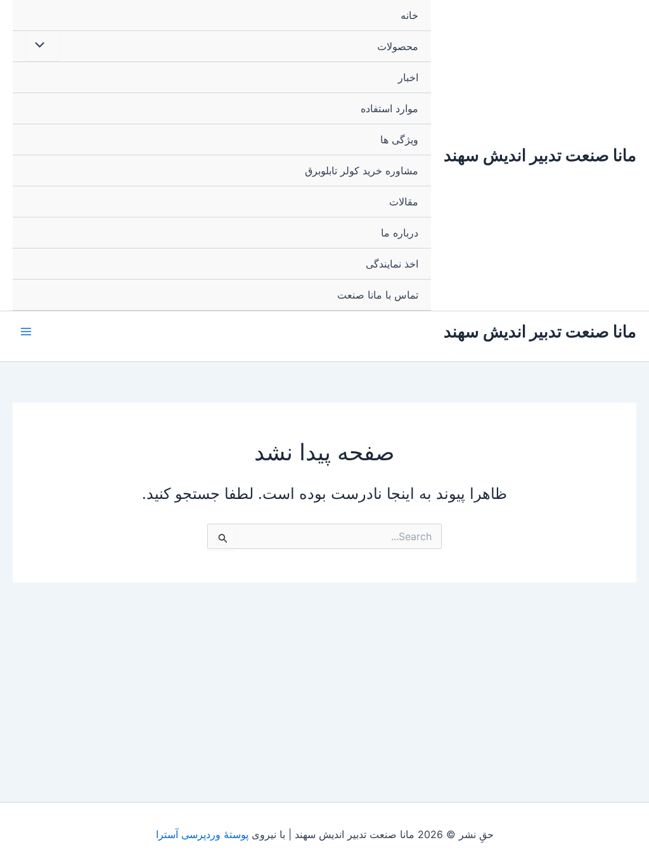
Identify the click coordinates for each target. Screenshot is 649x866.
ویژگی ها (399, 139)
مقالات (403, 201)
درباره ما (399, 232)
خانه (409, 15)
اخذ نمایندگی (392, 263)
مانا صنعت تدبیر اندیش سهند (540, 155)
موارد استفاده (389, 108)
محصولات (397, 46)
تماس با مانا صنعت (377, 294)
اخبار (408, 77)
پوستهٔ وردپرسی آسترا (202, 834)
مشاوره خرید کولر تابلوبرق (361, 170)
